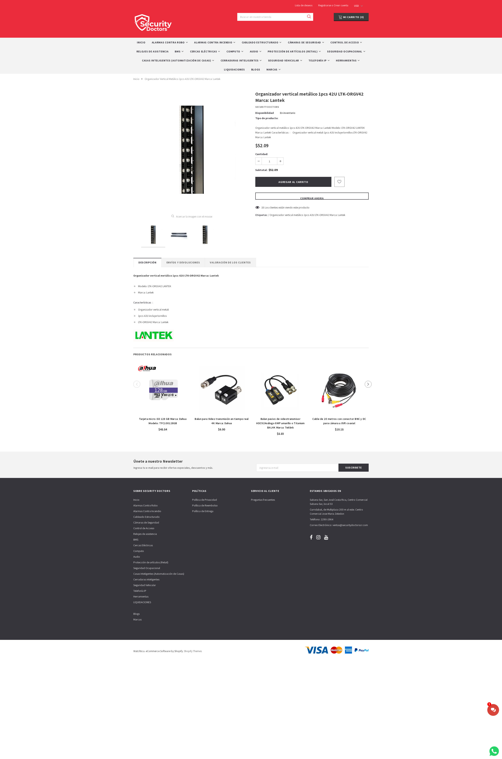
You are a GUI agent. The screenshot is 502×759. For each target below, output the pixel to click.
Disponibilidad (264, 113)
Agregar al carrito (163, 413)
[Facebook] (311, 537)
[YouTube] (326, 537)
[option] (191, 150)
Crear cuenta (341, 5)
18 (262, 207)
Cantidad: (261, 154)
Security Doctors (267, 106)
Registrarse (325, 5)
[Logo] (153, 21)
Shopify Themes (193, 651)
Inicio (136, 79)
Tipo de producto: (266, 118)
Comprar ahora (312, 198)
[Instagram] (318, 537)
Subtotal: (261, 170)
